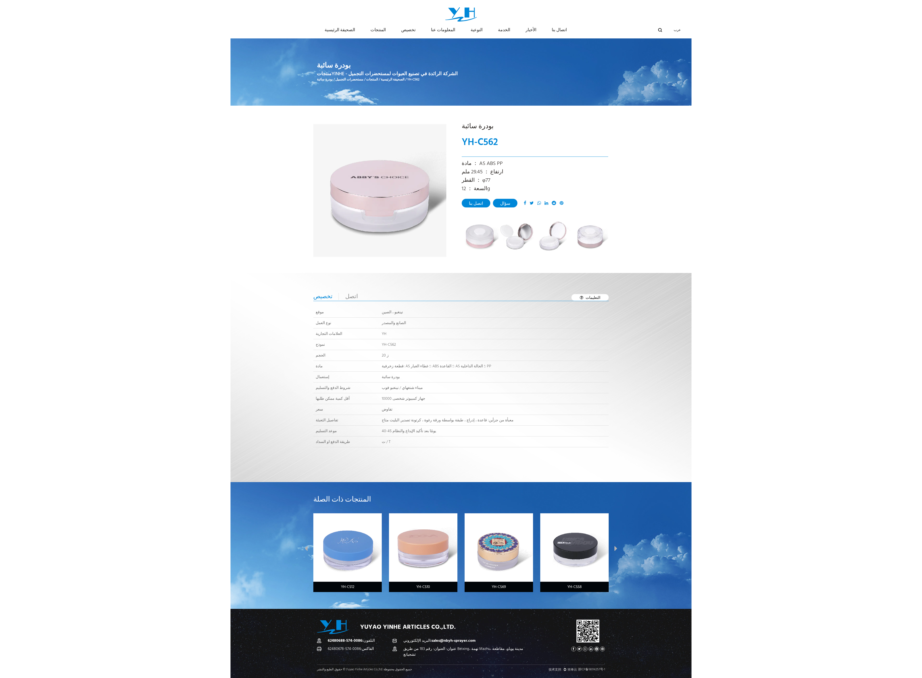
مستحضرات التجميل (349, 79)
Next (615, 549)
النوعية (477, 30)
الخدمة (504, 30)
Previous (306, 549)
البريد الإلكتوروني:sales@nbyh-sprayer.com (439, 640)
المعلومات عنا (443, 30)
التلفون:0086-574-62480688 (351, 640)
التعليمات (593, 297)
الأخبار (531, 30)
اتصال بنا (559, 30)
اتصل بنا (476, 203)
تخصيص (408, 30)
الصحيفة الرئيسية (340, 30)
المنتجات (378, 30)
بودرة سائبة (325, 79)
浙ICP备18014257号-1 (591, 669)
